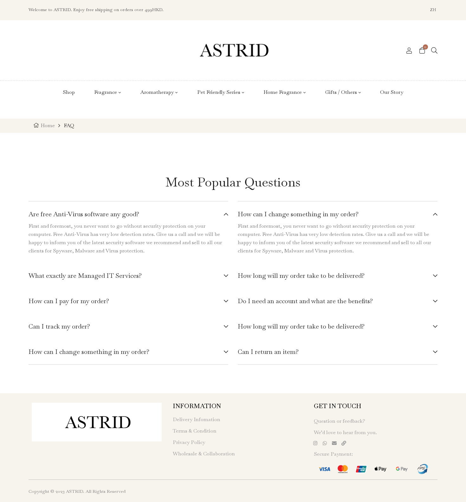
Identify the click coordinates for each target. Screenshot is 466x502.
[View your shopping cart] (422, 50)
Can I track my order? (59, 326)
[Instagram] (315, 443)
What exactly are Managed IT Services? (85, 275)
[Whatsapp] (325, 443)
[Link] (344, 443)
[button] (128, 214)
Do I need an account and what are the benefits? (305, 301)
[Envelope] (334, 443)
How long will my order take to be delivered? (301, 275)
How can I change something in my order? (89, 352)
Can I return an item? (268, 352)
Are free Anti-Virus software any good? (84, 214)
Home (48, 125)
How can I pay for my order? (69, 301)
